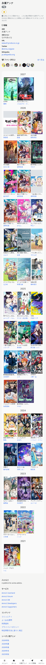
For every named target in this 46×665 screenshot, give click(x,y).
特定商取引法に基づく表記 (12, 630)
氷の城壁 (6, 164)
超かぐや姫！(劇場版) (24, 194)
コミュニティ (7, 616)
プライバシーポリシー (10, 627)
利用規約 (5, 623)
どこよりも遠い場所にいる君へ (27, 282)
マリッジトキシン (9, 194)
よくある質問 (7, 620)
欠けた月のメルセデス (24, 101)
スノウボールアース (37, 223)
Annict (5, 580)
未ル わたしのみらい (24, 316)
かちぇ (19, 226)
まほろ (19, 440)
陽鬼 (18, 137)
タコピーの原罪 (22, 345)
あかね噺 (34, 135)
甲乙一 (33, 226)
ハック (19, 537)
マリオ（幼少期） (23, 318)
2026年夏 (5, 644)
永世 (18, 255)
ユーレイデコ (21, 534)
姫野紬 (5, 503)
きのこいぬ (20, 467)
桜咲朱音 (34, 137)
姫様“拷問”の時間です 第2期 (26, 135)
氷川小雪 (6, 167)
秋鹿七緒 (20, 284)
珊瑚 (4, 104)
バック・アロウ (8, 568)
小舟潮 (5, 537)
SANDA (33, 375)
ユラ (18, 377)
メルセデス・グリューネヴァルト (28, 104)
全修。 (33, 316)
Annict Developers (9, 603)
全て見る (40, 60)
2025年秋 (5, 654)
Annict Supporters (9, 607)
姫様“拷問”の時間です (10, 438)
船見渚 (33, 469)
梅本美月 (34, 284)
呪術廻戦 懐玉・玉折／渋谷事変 (27, 501)
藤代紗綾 (6, 469)
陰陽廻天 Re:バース (23, 375)
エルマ (5, 255)
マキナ (33, 167)
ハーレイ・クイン (36, 440)
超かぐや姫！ (21, 164)
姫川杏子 (6, 196)
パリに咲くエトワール (38, 253)
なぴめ (5, 284)
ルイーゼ (34, 503)
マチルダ (34, 255)
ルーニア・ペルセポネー (11, 318)
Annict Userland (8, 593)
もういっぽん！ (8, 501)
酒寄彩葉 (20, 167)
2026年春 (5, 647)
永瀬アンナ (7, 3)
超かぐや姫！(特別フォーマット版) (14, 223)
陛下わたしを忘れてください (13, 316)
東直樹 (5, 137)
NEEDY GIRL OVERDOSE (25, 223)
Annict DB (6, 600)
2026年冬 (5, 651)
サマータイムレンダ (10, 534)
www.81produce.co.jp (10, 43)
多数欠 (5, 467)
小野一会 (34, 377)
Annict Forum (7, 596)
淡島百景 (34, 282)
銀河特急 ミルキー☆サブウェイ (27, 404)
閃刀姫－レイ (35, 347)
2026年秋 (5, 640)
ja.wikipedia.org (8, 54)
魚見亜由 (6, 406)
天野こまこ (20, 469)
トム (4, 570)
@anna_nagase (8, 49)
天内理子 (6, 377)
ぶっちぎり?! (21, 438)
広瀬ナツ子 (34, 318)
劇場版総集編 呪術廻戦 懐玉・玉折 (14, 375)
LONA (5, 101)
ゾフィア (6, 347)
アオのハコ (34, 467)
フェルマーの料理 (9, 404)
